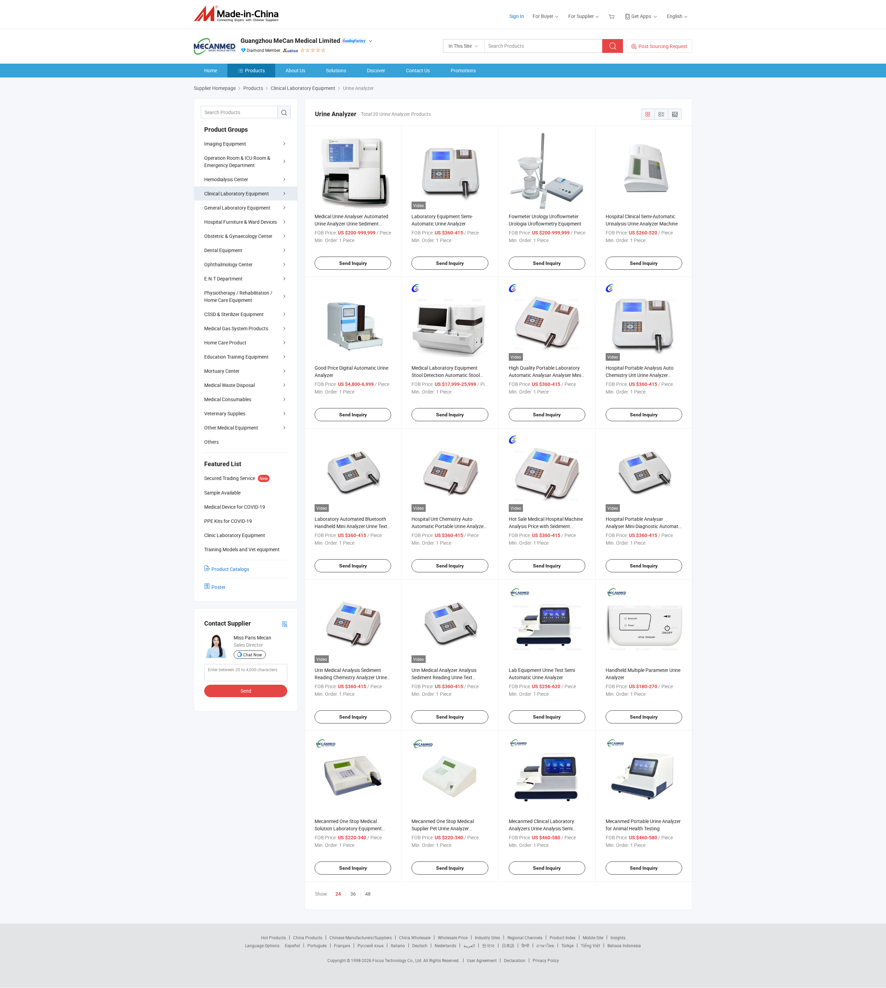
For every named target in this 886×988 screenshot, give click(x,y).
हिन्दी (525, 945)
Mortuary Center (221, 371)
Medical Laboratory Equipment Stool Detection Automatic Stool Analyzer (446, 375)
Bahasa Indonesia (624, 945)
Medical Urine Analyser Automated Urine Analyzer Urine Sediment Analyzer (351, 223)
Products (255, 70)
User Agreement (482, 960)
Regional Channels (524, 937)
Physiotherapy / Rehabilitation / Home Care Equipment (238, 296)
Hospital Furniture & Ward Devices (240, 222)
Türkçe (567, 945)
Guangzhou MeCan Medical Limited (290, 40)
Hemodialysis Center (226, 179)
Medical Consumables (227, 399)
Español (292, 945)
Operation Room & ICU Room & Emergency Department (237, 161)
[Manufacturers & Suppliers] (238, 14)
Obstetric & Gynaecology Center (238, 236)
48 (368, 893)
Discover (376, 70)
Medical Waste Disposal (229, 385)
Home (210, 70)
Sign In (516, 16)
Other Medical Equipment (231, 427)
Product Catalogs (230, 569)
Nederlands (445, 945)
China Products (307, 937)
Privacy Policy (546, 960)
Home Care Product (225, 342)
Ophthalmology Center (228, 264)
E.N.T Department (223, 278)
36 (353, 893)
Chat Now (252, 654)
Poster (218, 587)
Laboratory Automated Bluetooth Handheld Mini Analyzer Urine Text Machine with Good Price (351, 526)
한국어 (488, 945)
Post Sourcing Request (663, 46)
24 (338, 894)
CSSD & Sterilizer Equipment (234, 314)
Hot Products (273, 937)
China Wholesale (415, 937)
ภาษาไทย (545, 945)
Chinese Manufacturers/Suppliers (360, 937)
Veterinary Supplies (224, 413)
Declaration (514, 960)
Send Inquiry (353, 263)
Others (211, 441)
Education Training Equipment (236, 356)
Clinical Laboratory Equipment (236, 193)
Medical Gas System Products (236, 328)
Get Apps (641, 16)
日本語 (508, 945)
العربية (469, 945)
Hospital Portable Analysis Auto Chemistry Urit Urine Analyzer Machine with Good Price (639, 375)
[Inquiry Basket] (612, 16)
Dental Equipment (223, 250)
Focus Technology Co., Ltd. (397, 960)
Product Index (563, 937)
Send (246, 690)
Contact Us (418, 70)
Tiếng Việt (590, 945)
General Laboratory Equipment (237, 207)
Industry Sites (487, 937)
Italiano (398, 945)
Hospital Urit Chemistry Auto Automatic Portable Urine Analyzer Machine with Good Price (448, 526)
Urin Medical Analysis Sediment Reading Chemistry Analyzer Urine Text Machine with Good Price (351, 677)
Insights (618, 937)
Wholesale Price (453, 937)
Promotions (463, 70)
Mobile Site (593, 937)
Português (317, 945)
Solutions (336, 70)
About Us (295, 70)
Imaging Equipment (225, 143)
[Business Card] (284, 623)
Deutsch (419, 945)
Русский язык (370, 945)
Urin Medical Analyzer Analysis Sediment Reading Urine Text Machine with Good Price (444, 677)
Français (342, 945)
